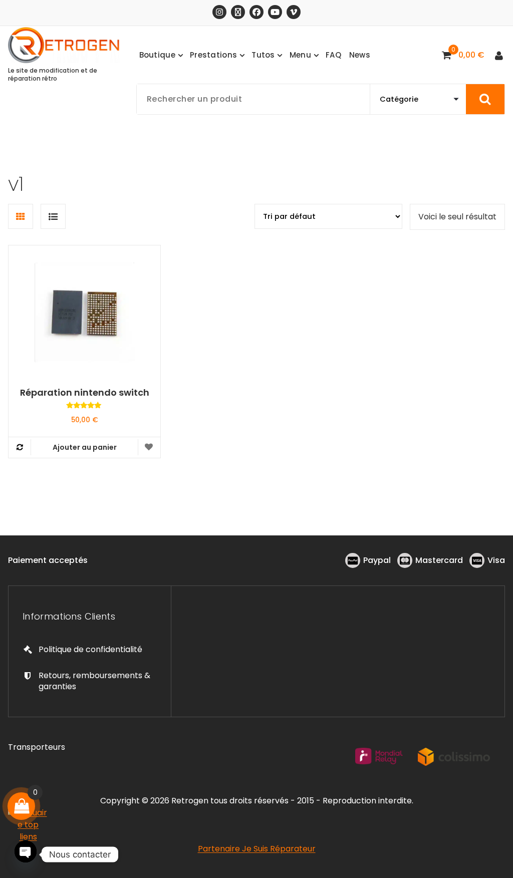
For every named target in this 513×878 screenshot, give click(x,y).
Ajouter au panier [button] (85, 447)
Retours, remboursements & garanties (94, 681)
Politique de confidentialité (90, 649)
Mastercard (439, 560)
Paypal (377, 560)
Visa (496, 560)
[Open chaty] (26, 853)
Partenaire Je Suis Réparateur (257, 848)
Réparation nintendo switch (84, 392)
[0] (21, 806)
